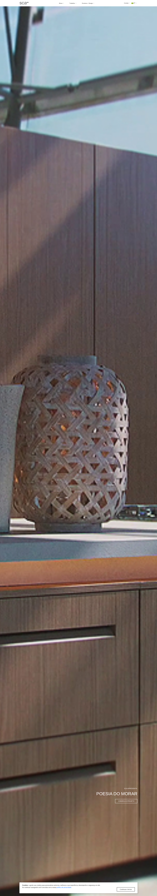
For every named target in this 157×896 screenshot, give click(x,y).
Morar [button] (61, 3)
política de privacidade (64, 887)
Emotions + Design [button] (87, 3)
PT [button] (134, 3)
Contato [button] (126, 3)
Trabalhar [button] (72, 3)
